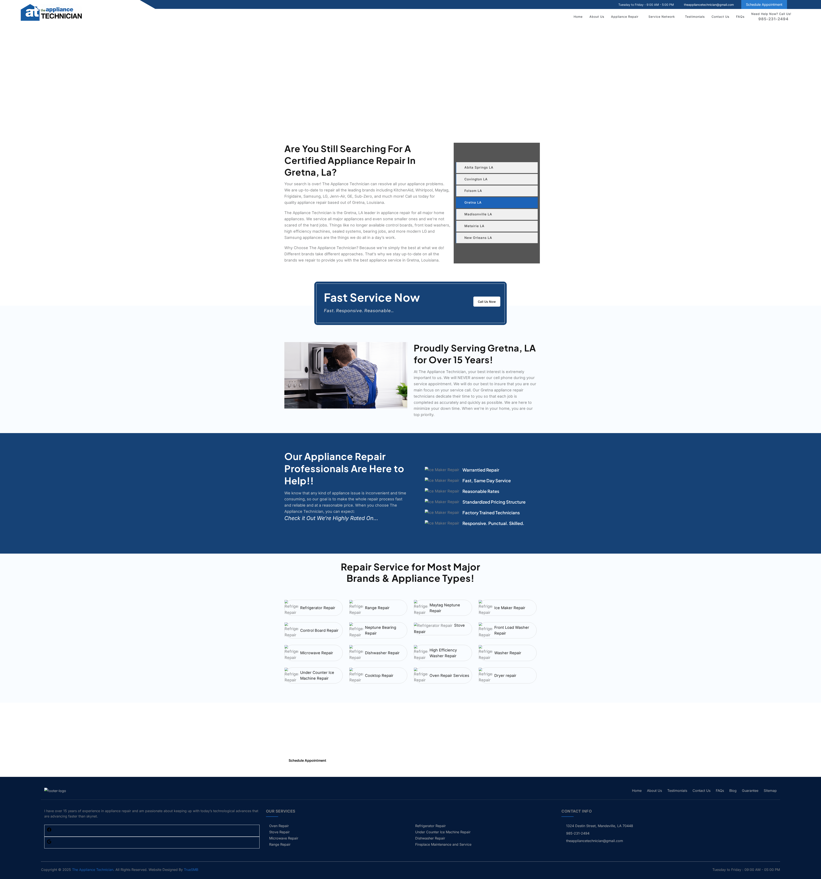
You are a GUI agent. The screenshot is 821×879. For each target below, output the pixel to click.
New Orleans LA (478, 238)
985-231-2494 (315, 745)
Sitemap (770, 790)
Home (578, 16)
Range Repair (377, 608)
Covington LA (476, 179)
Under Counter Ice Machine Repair (317, 675)
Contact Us (720, 16)
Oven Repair (279, 826)
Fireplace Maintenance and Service (443, 844)
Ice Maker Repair (509, 608)
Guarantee (750, 790)
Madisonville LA (478, 214)
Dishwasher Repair (382, 653)
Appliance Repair (624, 16)
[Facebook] (49, 831)
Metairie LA (474, 226)
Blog (733, 790)
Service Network (661, 16)
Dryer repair (505, 675)
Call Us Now (487, 301)
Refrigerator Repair (317, 608)
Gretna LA (473, 202)
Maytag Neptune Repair (445, 608)
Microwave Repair (316, 653)
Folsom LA (473, 191)
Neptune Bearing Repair (380, 630)
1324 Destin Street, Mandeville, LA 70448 (599, 826)
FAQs (740, 16)
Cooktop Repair (379, 675)
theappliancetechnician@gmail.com (709, 4)
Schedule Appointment (764, 4)
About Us (596, 16)
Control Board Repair (319, 630)
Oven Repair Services (449, 675)
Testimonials (695, 16)
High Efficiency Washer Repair (443, 653)
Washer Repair (507, 653)
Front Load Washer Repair (511, 630)
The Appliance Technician (92, 869)
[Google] (49, 843)
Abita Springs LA (478, 167)
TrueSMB (191, 869)
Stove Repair (279, 832)
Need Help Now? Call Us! (771, 16)
